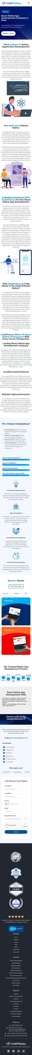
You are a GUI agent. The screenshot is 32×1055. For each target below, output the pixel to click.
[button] (28, 3)
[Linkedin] (8, 1051)
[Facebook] (13, 1051)
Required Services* (10, 815)
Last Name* (8, 793)
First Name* (8, 786)
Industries (16, 990)
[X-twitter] (23, 1051)
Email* (6, 808)
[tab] (5, 593)
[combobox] (7, 804)
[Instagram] (18, 1051)
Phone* (7, 801)
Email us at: (16, 738)
